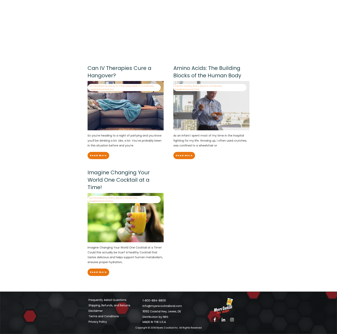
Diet (111, 85)
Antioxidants (98, 85)
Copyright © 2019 (157, 327)
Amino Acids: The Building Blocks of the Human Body (207, 71)
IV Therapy (123, 85)
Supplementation (101, 89)
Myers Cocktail (142, 85)
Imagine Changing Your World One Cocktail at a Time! (119, 180)
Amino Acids (183, 85)
